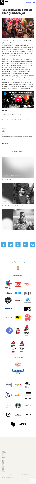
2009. (3, 467)
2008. (3, 468)
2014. (3, 462)
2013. (3, 463)
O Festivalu (4, 444)
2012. (3, 464)
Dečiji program (7, 179)
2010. (3, 466)
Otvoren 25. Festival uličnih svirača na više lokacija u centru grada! (15, 119)
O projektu (4, 452)
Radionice (3, 454)
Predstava (3, 453)
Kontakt (3, 445)
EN (34, 2)
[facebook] (3, 244)
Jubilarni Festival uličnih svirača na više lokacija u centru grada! (15, 125)
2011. (3, 465)
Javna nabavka (28, 2)
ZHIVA (4, 232)
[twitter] (10, 244)
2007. (3, 469)
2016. (3, 460)
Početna (3, 443)
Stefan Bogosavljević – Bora (13, 206)
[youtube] (18, 244)
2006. (3, 470)
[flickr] (25, 244)
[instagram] (32, 244)
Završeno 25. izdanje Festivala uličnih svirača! (11, 114)
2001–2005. (3, 471)
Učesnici (3, 455)
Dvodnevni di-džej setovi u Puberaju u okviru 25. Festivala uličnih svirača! (17, 136)
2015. (3, 461)
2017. (3, 459)
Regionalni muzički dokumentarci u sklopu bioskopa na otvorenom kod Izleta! (16, 130)
